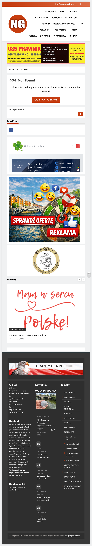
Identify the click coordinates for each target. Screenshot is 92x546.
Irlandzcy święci (71, 448)
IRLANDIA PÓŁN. (41, 18)
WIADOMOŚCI (69, 397)
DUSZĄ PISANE (69, 477)
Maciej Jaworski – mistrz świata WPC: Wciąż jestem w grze (44, 480)
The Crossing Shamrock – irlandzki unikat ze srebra (45, 424)
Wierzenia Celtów (72, 460)
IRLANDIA (73, 12)
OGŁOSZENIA (50, 12)
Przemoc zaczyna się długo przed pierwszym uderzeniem (43, 501)
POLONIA (46, 24)
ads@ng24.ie (14, 490)
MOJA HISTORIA (42, 452)
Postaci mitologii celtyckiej (72, 454)
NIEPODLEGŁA (71, 18)
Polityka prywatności (72, 535)
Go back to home (46, 99)
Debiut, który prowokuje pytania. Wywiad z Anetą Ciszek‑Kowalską (44, 459)
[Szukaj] (80, 114)
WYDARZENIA (60, 36)
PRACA (63, 12)
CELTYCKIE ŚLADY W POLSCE (71, 466)
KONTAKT (73, 36)
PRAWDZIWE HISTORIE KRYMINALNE (72, 487)
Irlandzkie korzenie (73, 444)
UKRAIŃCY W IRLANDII (72, 481)
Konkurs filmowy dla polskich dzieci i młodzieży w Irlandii (36, 335)
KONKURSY (57, 18)
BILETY (74, 30)
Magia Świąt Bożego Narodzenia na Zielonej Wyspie (43, 523)
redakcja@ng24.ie (24, 424)
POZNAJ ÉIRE (60, 30)
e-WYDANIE (45, 36)
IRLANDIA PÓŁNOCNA (68, 407)
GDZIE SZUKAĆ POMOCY (64, 24)
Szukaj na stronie (16, 109)
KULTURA (33, 36)
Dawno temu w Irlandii (71, 438)
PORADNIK (44, 30)
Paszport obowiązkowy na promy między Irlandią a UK (55, 4)
